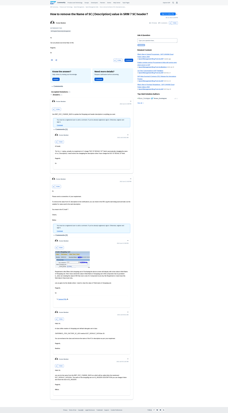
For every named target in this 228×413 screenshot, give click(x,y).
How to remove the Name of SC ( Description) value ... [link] (113, 7)
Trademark (99, 410)
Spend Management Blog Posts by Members (153, 67)
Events (109, 2)
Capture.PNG (62, 299)
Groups (87, 2)
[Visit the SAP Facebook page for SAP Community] (154, 410)
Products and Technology (75, 2)
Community (61, 2)
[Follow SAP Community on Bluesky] (157, 410)
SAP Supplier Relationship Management (60, 31)
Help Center (116, 2)
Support (106, 410)
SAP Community (54, 7)
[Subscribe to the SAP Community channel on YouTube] (160, 410)
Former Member (61, 23)
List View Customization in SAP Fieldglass (150, 70)
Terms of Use (72, 410)
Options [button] (176, 14)
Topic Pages (125, 2)
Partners (102, 2)
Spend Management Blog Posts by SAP (151, 59)
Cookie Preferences (116, 410)
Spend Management (79, 7)
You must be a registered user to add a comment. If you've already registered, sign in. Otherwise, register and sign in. (90, 121)
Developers (94, 2)
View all (139, 103)
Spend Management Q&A (92, 7)
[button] (170, 23)
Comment (128, 60)
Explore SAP (166, 2)
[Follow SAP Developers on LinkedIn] (163, 410)
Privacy (65, 410)
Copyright (81, 410)
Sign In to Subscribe (168, 14)
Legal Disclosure (90, 410)
